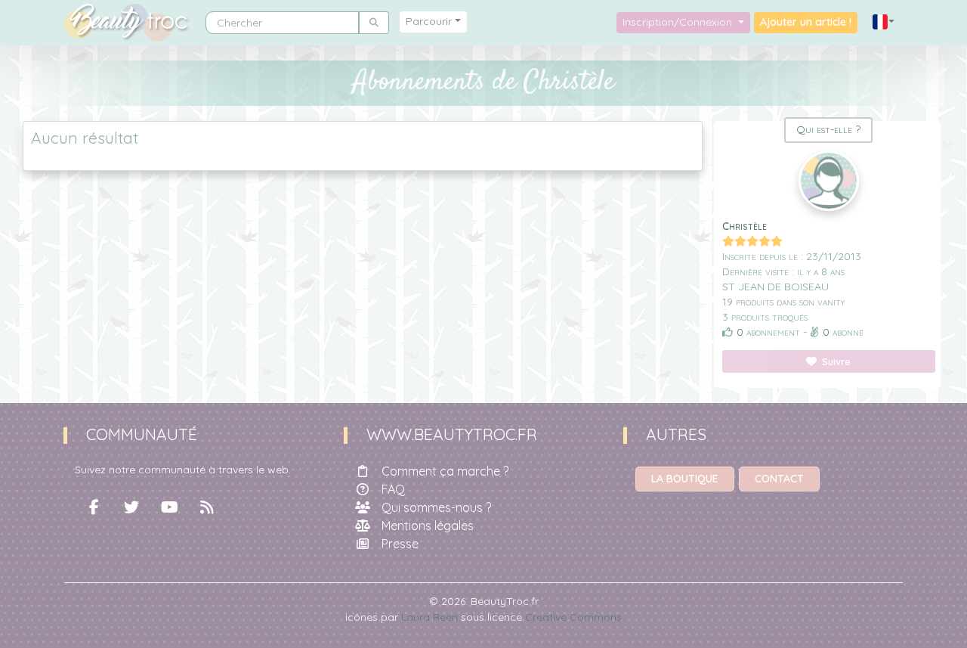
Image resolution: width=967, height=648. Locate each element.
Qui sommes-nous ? (436, 507)
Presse (400, 543)
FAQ (393, 489)
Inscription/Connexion (679, 22)
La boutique (684, 478)
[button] (884, 22)
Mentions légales (428, 525)
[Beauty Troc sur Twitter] (131, 507)
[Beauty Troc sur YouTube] (169, 507)
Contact (779, 478)
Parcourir (429, 21)
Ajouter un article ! (805, 22)
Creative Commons (573, 617)
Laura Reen (429, 617)
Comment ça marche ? (445, 471)
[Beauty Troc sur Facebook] (94, 507)
